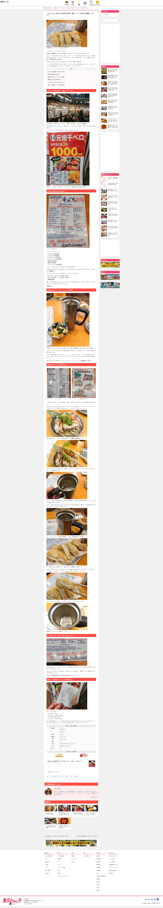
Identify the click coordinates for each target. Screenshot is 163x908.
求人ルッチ (74, 861)
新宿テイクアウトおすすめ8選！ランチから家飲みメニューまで (92, 814)
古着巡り (73, 856)
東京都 (98, 856)
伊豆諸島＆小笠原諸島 (101, 876)
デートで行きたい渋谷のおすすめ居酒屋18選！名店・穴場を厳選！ (51, 826)
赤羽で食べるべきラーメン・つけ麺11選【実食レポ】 (51, 813)
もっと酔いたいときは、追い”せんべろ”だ (56, 82)
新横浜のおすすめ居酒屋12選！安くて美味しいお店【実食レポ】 (113, 83)
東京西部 (98, 867)
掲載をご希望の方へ (113, 870)
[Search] (118, 20)
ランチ (59, 861)
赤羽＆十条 (50, 771)
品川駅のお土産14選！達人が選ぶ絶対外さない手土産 (113, 101)
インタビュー (74, 858)
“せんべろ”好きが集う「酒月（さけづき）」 (57, 71)
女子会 (59, 873)
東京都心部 (99, 858)
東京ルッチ (5, 2)
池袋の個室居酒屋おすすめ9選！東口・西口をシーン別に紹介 (113, 76)
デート (46, 867)
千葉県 (98, 884)
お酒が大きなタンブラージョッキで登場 (56, 77)
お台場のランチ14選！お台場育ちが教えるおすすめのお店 (113, 113)
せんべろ (60, 776)
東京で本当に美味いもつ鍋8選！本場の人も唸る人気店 (113, 70)
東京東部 (98, 864)
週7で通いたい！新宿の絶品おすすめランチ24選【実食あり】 (113, 178)
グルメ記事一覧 (61, 856)
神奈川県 (98, 881)
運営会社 (111, 873)
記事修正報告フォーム (113, 864)
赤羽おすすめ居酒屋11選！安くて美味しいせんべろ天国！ (78, 813)
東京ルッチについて (113, 856)
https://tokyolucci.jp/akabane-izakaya (54, 762)
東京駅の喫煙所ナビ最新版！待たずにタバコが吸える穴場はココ (113, 203)
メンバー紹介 (112, 858)
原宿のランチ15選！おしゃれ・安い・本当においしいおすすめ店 (113, 209)
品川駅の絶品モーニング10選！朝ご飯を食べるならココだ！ (113, 190)
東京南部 (98, 870)
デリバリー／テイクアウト (63, 876)
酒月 (60, 748)
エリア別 (91, 4)
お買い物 (47, 861)
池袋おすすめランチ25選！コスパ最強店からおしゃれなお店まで (113, 197)
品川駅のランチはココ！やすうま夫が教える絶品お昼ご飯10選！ (113, 234)
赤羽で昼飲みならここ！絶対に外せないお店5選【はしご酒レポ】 (64, 814)
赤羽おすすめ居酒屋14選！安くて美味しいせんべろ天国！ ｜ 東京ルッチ (64, 761)
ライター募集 (112, 861)
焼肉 (59, 870)
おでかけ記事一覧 (49, 856)
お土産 (46, 864)
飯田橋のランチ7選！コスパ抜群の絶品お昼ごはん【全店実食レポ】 (64, 826)
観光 (46, 858)
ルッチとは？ (97, 4)
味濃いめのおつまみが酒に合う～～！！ (56, 79)
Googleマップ (73, 743)
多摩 (97, 873)
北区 (71, 776)
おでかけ (67, 4)
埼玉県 (98, 887)
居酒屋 (76, 776)
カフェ (59, 864)
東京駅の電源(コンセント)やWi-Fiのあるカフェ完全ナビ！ (113, 107)
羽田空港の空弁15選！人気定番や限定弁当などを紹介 (113, 184)
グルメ (72, 4)
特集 (79, 4)
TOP (48, 7)
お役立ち (47, 873)
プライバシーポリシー (113, 867)
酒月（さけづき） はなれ (66, 130)
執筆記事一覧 (94, 797)
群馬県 (98, 890)
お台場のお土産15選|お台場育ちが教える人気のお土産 (112, 95)
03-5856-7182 (63, 736)
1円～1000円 (54, 776)
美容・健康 (47, 870)
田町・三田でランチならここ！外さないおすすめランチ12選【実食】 (113, 120)
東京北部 (98, 861)
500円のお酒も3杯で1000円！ (54, 74)
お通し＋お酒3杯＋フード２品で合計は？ (56, 84)
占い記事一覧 (86, 856)
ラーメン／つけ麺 (61, 867)
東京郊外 (98, 879)
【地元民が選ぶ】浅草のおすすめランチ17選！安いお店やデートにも (113, 227)
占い (85, 4)
